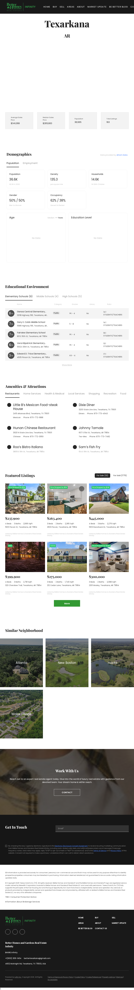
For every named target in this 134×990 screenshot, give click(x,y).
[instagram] (15, 931)
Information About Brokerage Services (22, 901)
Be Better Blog (118, 6)
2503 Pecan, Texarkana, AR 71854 (62, 527)
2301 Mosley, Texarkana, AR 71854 (104, 585)
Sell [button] (62, 6)
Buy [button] (55, 6)
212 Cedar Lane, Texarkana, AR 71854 (63, 585)
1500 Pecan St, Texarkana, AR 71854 (21, 527)
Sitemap (119, 977)
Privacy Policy (116, 850)
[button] (21, 7)
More (67, 603)
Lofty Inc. (18, 977)
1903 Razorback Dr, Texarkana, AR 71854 (107, 527)
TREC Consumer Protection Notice (21, 897)
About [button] (81, 6)
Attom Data (122, 155)
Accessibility (53, 980)
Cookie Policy (80, 977)
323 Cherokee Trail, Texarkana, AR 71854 (23, 585)
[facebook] (7, 931)
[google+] (22, 931)
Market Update (96, 6)
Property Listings (108, 977)
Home (46, 6)
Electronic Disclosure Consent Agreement (71, 846)
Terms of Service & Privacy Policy (60, 977)
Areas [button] (70, 6)
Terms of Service (99, 850)
